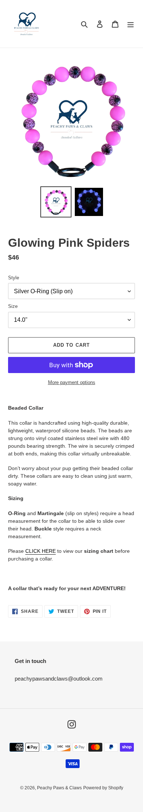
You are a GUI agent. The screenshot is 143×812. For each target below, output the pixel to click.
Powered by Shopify (103, 787)
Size (13, 306)
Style (13, 277)
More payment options (71, 382)
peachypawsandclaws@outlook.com (59, 678)
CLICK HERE (40, 551)
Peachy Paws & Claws (59, 787)
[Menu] (130, 24)
